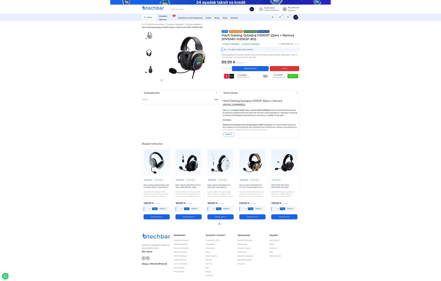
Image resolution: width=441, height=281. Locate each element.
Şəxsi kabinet (274, 240)
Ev (143, 24)
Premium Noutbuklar (181, 248)
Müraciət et (292, 76)
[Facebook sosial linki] (143, 258)
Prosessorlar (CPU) (212, 240)
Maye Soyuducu (211, 256)
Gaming (229, 110)
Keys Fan (209, 264)
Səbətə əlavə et (250, 68)
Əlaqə (272, 244)
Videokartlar (210, 248)
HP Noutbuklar (179, 268)
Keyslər (208, 272)
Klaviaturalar (242, 244)
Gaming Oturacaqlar (245, 240)
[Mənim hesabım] (272, 17)
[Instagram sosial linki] (147, 258)
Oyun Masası (242, 252)
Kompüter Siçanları (244, 248)
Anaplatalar (210, 244)
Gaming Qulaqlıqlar (245, 260)
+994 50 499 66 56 (271, 10)
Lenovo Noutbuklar (181, 264)
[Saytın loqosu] (153, 8)
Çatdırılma (273, 248)
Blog (271, 252)
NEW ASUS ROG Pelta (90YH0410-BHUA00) (280, 186)
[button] (157, 216)
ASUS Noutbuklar (180, 256)
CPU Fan (209, 260)
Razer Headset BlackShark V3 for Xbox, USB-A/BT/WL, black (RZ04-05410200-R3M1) (188, 187)
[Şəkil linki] (156, 236)
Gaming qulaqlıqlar (193, 24)
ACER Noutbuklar (180, 260)
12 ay (155, 209)
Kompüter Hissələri (215, 235)
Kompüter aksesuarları (155, 24)
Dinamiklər (241, 264)
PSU (207, 268)
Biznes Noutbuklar (180, 252)
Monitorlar (209, 275)
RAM (207, 252)
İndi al (284, 68)
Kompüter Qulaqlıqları (175, 24)
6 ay (149, 209)
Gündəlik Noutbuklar (181, 240)
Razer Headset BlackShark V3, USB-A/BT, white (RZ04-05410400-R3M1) (218, 187)
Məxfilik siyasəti (275, 256)
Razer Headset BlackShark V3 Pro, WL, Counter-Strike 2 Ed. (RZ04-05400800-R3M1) (250, 187)
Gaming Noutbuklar (181, 244)
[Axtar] (252, 9)
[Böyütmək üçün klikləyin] (161, 80)
